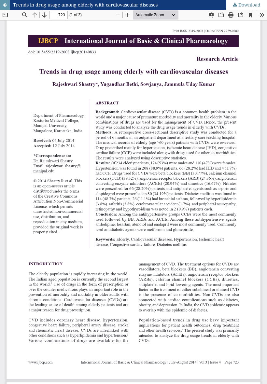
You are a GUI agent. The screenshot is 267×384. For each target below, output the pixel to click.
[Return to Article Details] (5, 5)
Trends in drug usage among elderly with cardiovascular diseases (85, 5)
